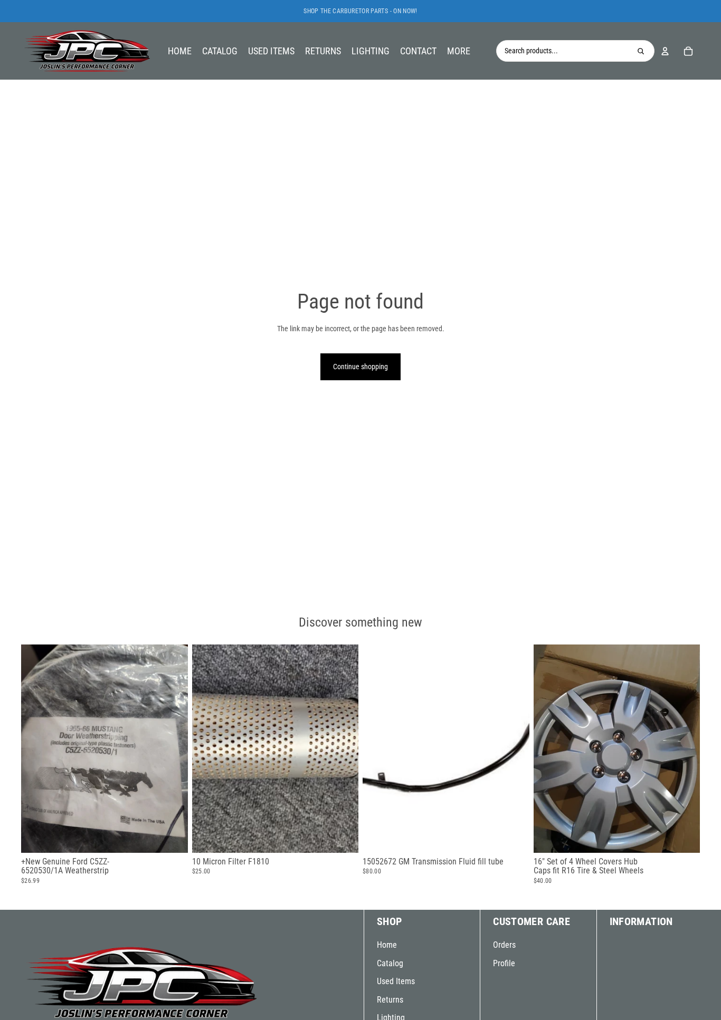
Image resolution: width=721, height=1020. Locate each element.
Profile (504, 963)
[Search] (640, 51)
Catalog (390, 963)
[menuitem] (459, 51)
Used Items (396, 981)
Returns (390, 1000)
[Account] (665, 51)
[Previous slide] (37, 748)
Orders (504, 945)
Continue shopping (360, 366)
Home (387, 945)
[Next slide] (172, 748)
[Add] (171, 836)
